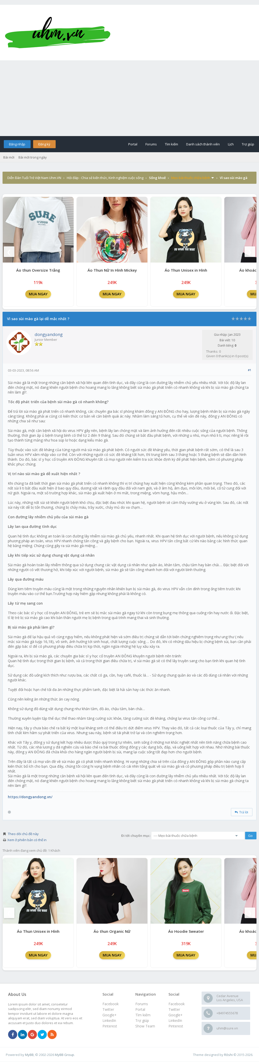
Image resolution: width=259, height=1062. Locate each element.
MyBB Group (64, 1054)
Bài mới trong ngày (32, 157)
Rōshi (228, 1054)
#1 (249, 370)
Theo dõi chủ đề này (23, 834)
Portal (132, 144)
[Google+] (32, 1034)
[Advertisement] (129, 98)
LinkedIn (175, 1020)
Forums (151, 144)
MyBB (29, 1054)
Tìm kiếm (171, 144)
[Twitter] (42, 1034)
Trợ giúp (248, 144)
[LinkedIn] (22, 1034)
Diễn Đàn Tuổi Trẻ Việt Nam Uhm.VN (34, 177)
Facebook (176, 1003)
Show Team (145, 1026)
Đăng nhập (17, 144)
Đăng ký (44, 144)
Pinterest (175, 1026)
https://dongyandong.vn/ (30, 796)
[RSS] (52, 1034)
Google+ (175, 1015)
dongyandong (49, 334)
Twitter (174, 1009)
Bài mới (8, 157)
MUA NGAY (38, 294)
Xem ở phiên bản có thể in (27, 840)
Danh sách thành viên (203, 144)
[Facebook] (12, 1034)
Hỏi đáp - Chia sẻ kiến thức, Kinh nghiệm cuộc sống (105, 177)
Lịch (231, 144)
